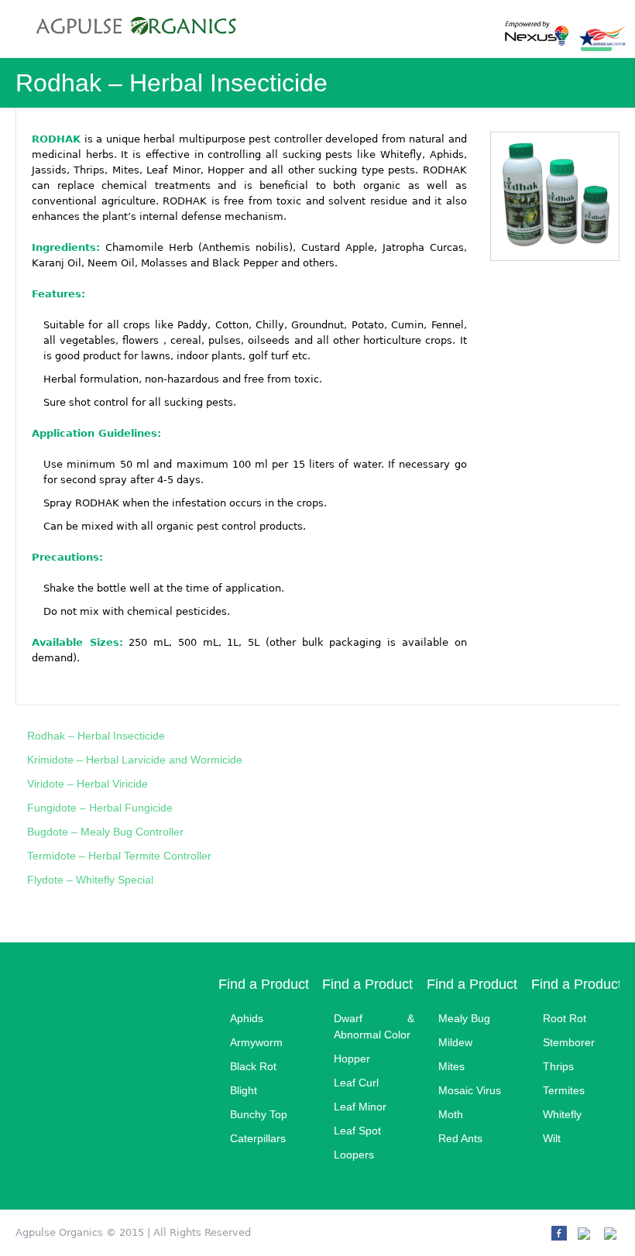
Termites (564, 1090)
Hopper (352, 1058)
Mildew (455, 1042)
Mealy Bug (464, 1018)
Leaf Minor (360, 1106)
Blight (243, 1090)
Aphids (246, 1018)
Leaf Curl (356, 1082)
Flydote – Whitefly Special (90, 879)
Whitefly (562, 1114)
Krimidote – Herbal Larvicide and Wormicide (134, 759)
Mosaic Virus (469, 1090)
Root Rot (564, 1018)
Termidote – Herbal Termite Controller (119, 855)
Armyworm (256, 1042)
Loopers (354, 1154)
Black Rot (253, 1066)
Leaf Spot (357, 1130)
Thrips (558, 1066)
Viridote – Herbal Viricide (87, 783)
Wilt (552, 1138)
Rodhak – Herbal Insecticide (96, 735)
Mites (451, 1066)
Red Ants (460, 1138)
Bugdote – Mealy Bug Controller (105, 831)
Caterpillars (258, 1138)
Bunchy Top (258, 1114)
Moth (450, 1114)
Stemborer (569, 1042)
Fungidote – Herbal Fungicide (100, 807)
